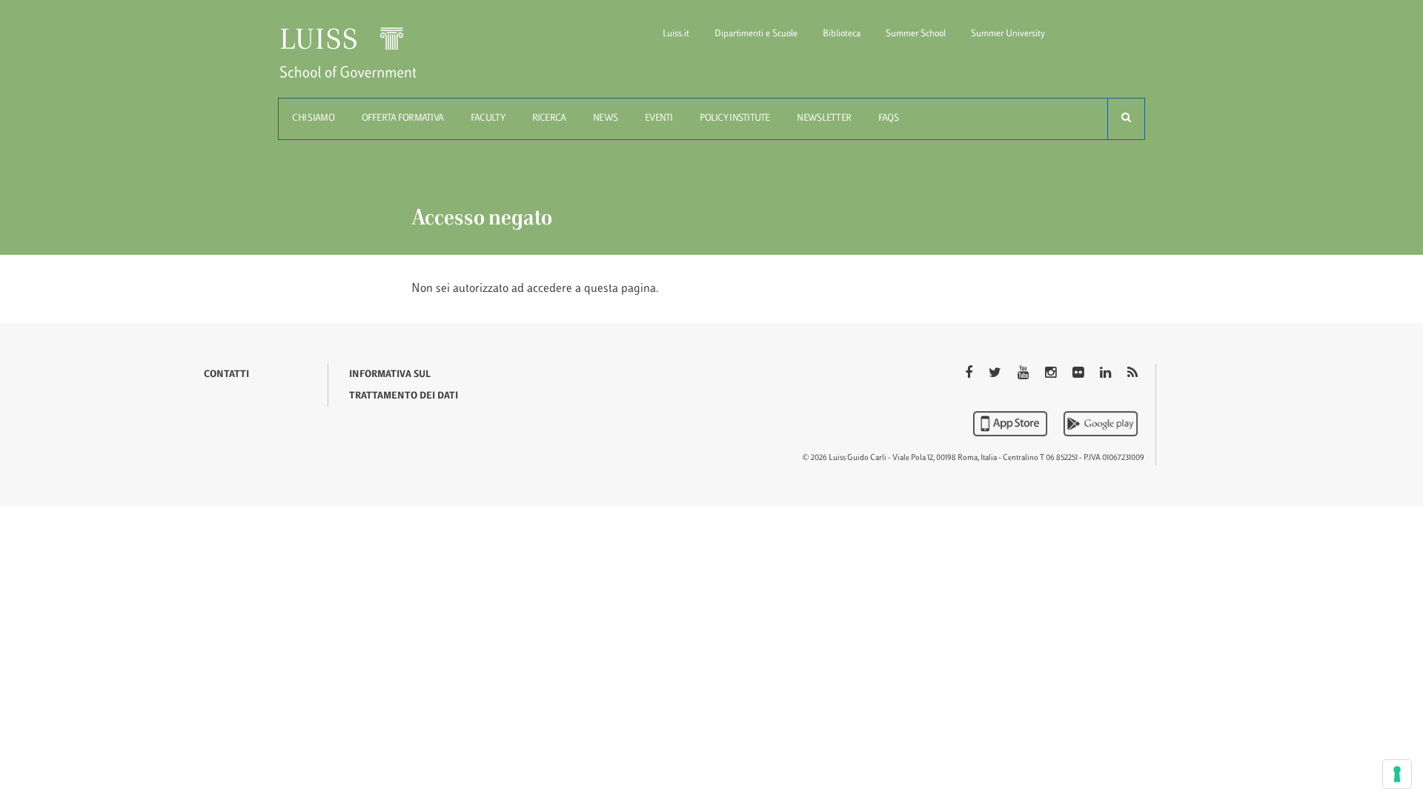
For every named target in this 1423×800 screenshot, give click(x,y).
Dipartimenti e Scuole (755, 34)
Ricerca (549, 118)
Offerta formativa (403, 118)
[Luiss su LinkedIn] (1107, 374)
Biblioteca (841, 34)
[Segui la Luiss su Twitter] (996, 374)
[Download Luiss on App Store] (1011, 424)
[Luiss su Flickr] (1079, 374)
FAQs (888, 118)
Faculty (488, 118)
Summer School (916, 34)
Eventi (659, 118)
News (605, 118)
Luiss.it (676, 34)
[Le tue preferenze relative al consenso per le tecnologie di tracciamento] (1397, 774)
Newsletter (824, 118)
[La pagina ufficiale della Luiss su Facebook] (970, 374)
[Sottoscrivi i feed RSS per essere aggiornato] (1132, 374)
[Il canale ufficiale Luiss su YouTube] (1025, 374)
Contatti (226, 374)
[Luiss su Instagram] (1052, 374)
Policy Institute (734, 118)
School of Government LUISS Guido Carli (360, 62)
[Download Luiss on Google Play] (1101, 424)
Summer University (1008, 34)
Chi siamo (313, 118)
